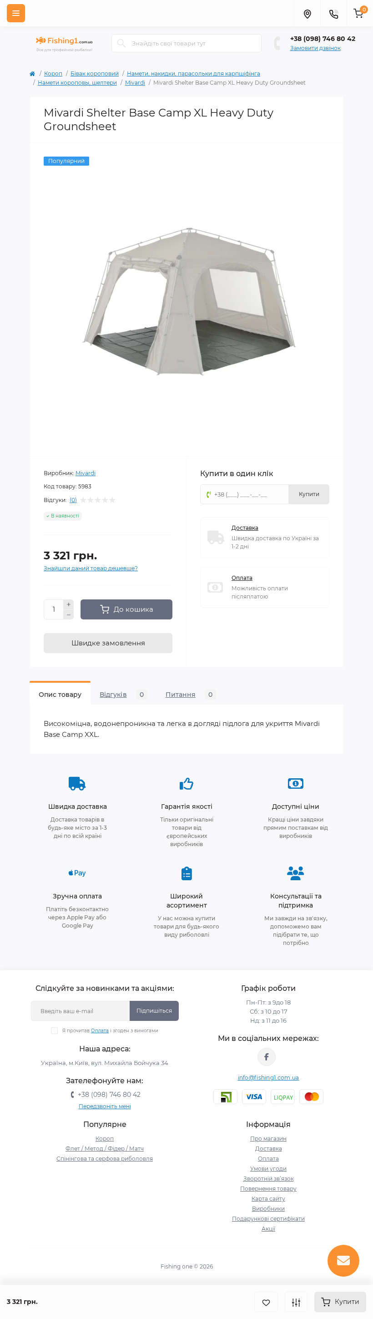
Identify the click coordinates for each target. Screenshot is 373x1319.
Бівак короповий (95, 73)
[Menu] (16, 13)
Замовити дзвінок (315, 48)
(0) (73, 500)
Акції (268, 1228)
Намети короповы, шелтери (77, 82)
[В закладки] (266, 1302)
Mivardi (135, 82)
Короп (53, 73)
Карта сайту (268, 1198)
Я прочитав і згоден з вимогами (110, 1031)
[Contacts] (333, 13)
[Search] (121, 43)
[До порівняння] (296, 1302)
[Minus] (69, 615)
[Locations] (307, 13)
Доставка (245, 527)
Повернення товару (268, 1188)
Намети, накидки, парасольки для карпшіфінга (193, 73)
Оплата (242, 577)
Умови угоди (268, 1168)
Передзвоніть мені (105, 1106)
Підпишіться (154, 1010)
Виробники (268, 1208)
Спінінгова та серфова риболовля (104, 1158)
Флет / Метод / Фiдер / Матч (105, 1148)
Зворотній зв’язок (268, 1178)
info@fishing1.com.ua (268, 1077)
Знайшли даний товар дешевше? (91, 568)
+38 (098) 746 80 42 (322, 39)
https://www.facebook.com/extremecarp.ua (266, 1057)
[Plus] (69, 604)
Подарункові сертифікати (268, 1218)
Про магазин (268, 1138)
